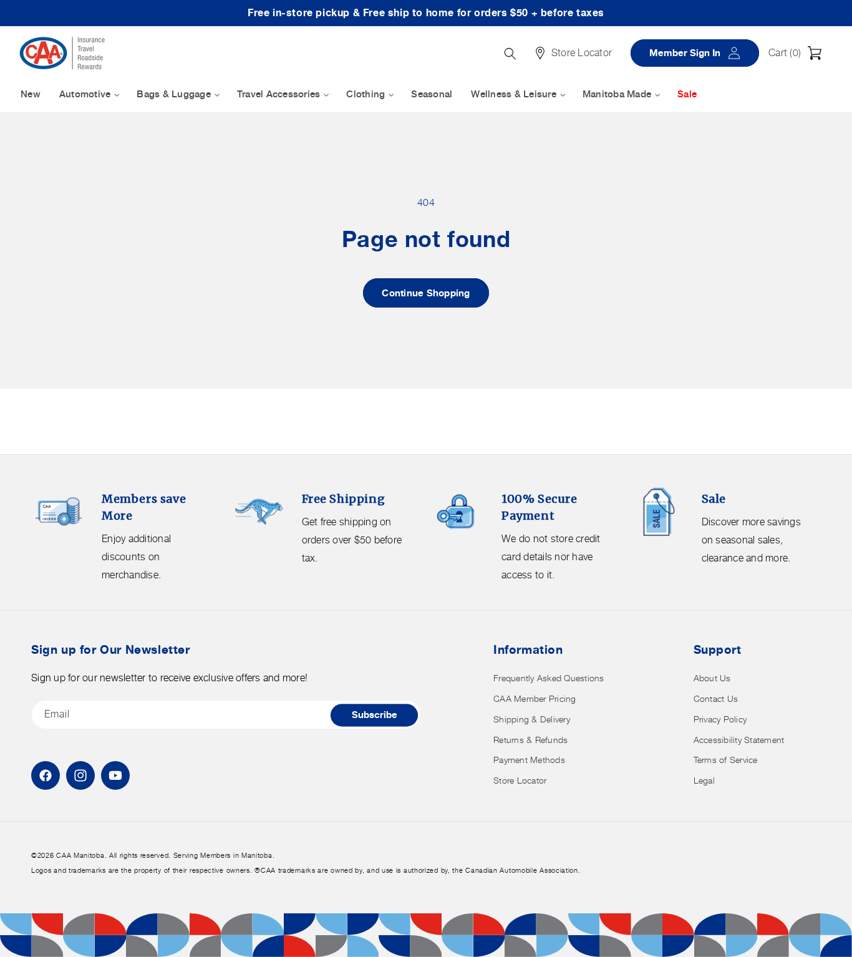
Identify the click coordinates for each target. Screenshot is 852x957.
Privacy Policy (720, 719)
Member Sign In (699, 52)
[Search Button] (510, 53)
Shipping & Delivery (531, 719)
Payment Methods (529, 759)
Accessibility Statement (739, 739)
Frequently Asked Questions (548, 678)
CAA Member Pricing (534, 698)
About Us (712, 678)
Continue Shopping (426, 293)
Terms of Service (726, 759)
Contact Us (716, 698)
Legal (704, 780)
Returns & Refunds (530, 739)
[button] (798, 53)
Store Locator (519, 780)
